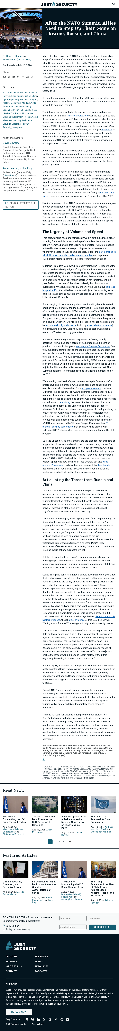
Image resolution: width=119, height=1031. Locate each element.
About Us (11, 956)
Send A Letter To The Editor (20, 205)
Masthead (12, 961)
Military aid (16, 103)
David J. (11, 143)
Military (6, 103)
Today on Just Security (18, 929)
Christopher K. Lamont (13, 834)
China (34, 96)
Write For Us (14, 966)
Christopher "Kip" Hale (101, 832)
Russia (27, 110)
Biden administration (21, 96)
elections (24, 99)
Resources (41, 966)
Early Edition (12, 926)
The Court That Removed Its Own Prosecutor (100, 819)
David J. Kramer (14, 56)
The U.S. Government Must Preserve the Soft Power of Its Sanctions (44, 820)
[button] (113, 3)
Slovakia (7, 124)
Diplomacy (14, 99)
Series (39, 961)
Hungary (33, 99)
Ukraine (15, 124)
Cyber (5, 99)
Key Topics (41, 956)
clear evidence (77, 620)
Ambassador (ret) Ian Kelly (17, 59)
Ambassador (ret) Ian (17, 168)
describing (64, 402)
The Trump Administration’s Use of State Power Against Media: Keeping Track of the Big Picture (102, 888)
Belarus (6, 96)
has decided (104, 465)
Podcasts (41, 971)
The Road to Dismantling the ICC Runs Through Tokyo (14, 819)
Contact (11, 971)
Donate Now (18, 1012)
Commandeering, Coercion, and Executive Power (12, 884)
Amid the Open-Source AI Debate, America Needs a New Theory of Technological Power (73, 822)
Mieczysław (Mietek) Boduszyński (13, 830)
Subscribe (100, 927)
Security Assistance (22, 120)
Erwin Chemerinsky (42, 898)
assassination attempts (99, 325)
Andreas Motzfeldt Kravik (102, 828)
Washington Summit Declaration (93, 346)
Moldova (26, 103)
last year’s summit (91, 388)
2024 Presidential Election (15, 92)
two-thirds (106, 129)
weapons (17, 127)
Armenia (33, 92)
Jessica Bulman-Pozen (13, 893)
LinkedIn (8, 175)
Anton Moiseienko (42, 831)
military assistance (78, 115)
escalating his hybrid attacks (61, 325)
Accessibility (38, 1024)
